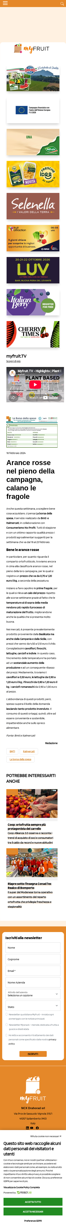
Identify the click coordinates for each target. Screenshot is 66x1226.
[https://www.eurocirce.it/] (33, 81)
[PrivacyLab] (24, 1192)
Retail (12, 792)
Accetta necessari (33, 1211)
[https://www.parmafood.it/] (33, 177)
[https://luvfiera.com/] (33, 273)
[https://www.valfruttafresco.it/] (33, 145)
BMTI (12, 751)
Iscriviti (33, 1054)
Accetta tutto (33, 1201)
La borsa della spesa (20, 759)
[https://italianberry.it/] (33, 305)
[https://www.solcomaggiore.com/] (33, 113)
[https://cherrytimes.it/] (33, 337)
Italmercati (29, 751)
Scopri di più (13, 361)
